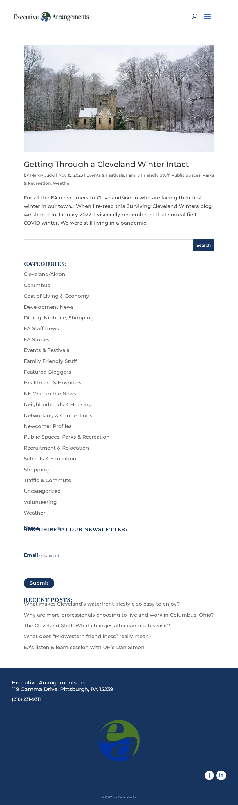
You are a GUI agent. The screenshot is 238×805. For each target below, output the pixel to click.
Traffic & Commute (47, 480)
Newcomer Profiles (48, 426)
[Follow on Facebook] (209, 775)
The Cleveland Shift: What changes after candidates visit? (97, 625)
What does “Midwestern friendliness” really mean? (88, 636)
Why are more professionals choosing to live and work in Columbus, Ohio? (119, 615)
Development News (49, 307)
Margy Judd (42, 175)
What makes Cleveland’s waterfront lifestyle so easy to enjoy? (102, 604)
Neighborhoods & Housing (58, 404)
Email (41, 555)
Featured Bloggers (47, 372)
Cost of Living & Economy (56, 296)
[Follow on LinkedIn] (221, 775)
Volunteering (40, 502)
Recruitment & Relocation (56, 448)
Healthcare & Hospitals (53, 383)
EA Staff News (41, 328)
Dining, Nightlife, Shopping (59, 318)
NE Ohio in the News (50, 394)
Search (203, 245)
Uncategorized (42, 491)
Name (42, 528)
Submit (39, 583)
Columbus (37, 285)
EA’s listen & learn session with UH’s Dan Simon (84, 647)
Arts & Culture (41, 263)
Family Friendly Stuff (148, 175)
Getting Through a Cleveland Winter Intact (106, 164)
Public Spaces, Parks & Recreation (67, 437)
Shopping (36, 470)
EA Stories (36, 339)
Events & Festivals (105, 175)
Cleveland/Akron (44, 274)
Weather (62, 183)
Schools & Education (50, 458)
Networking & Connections (58, 415)
